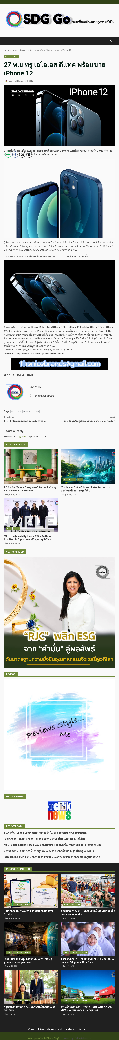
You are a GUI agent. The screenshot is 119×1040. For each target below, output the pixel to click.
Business (8, 57)
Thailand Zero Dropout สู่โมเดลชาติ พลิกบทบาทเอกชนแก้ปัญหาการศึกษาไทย (88, 939)
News (16, 57)
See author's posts (44, 395)
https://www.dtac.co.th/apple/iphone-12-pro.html (46, 349)
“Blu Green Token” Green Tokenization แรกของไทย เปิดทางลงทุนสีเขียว (88, 466)
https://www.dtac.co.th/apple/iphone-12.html (40, 353)
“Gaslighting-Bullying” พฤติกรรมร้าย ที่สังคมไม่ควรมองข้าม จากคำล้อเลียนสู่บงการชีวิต (52, 856)
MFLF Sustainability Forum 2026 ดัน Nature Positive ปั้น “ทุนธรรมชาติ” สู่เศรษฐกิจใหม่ (52, 844)
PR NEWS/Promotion (72, 904)
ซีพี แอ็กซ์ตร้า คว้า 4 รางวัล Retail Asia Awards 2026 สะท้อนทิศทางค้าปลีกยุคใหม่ (88, 987)
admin (11, 81)
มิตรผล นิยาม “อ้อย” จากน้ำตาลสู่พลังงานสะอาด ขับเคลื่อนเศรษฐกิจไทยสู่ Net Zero (49, 850)
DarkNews (69, 1028)
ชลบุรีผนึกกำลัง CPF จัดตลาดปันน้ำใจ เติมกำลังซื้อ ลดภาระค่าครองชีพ (88, 891)
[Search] (111, 41)
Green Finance (69, 480)
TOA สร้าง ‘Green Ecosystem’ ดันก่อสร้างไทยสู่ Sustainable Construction (45, 832)
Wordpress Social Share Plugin (44, 1038)
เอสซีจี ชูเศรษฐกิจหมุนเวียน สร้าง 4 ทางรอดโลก (89, 419)
